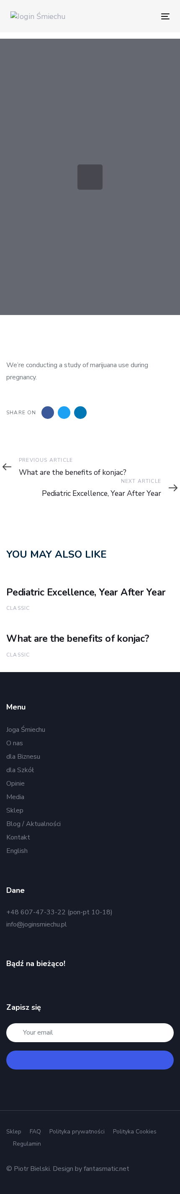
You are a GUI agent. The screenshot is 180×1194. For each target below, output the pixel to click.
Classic (18, 608)
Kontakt (18, 837)
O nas (14, 743)
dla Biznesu (23, 756)
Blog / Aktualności (33, 824)
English (17, 850)
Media (15, 797)
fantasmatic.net (106, 1168)
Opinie (15, 783)
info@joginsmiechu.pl (36, 924)
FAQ (35, 1132)
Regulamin (27, 1144)
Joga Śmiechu (25, 729)
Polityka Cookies (135, 1132)
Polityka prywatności (77, 1132)
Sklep (14, 810)
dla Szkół (20, 770)
